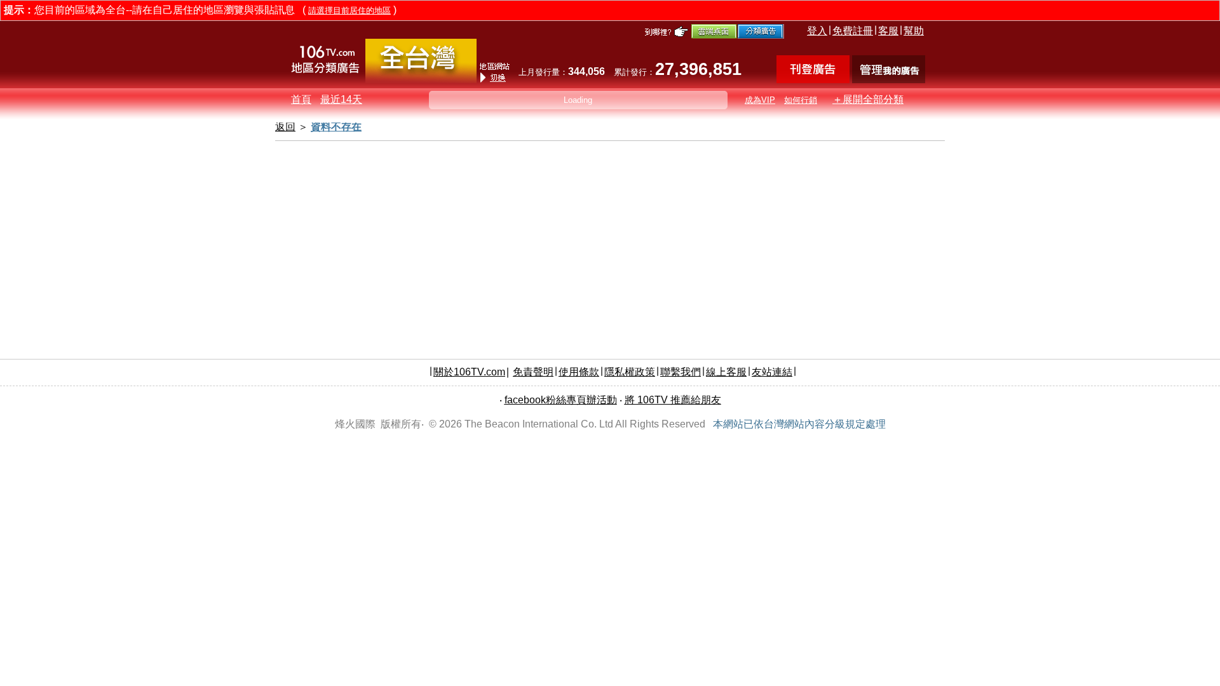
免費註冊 (852, 30)
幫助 (914, 30)
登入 (817, 30)
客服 (888, 30)
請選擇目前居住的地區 (349, 10)
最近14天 (341, 99)
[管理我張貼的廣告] (888, 79)
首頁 (301, 99)
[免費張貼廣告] (813, 79)
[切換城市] (421, 80)
